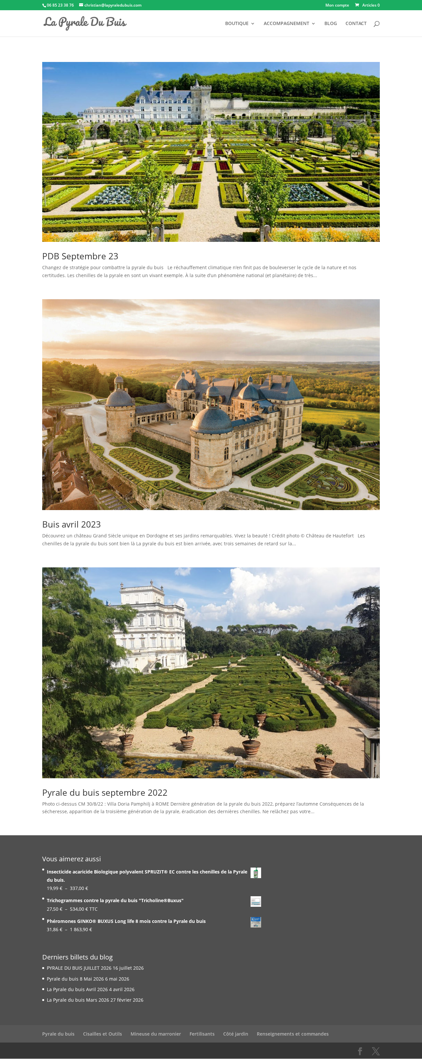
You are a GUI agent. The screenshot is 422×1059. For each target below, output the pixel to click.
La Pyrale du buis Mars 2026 (78, 1000)
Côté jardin (235, 1034)
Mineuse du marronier (156, 1034)
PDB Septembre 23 (80, 256)
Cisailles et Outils (102, 1034)
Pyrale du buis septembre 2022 (104, 792)
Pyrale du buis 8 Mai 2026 (75, 979)
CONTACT (356, 23)
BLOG (330, 23)
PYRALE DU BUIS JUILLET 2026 (79, 968)
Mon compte (337, 5)
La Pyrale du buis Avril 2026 (77, 989)
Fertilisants (202, 1034)
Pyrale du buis (58, 1034)
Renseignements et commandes (293, 1034)
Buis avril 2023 (71, 524)
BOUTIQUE (237, 23)
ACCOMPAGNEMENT (286, 23)
